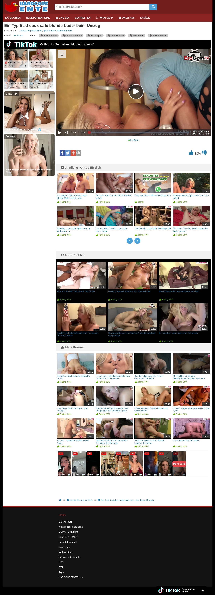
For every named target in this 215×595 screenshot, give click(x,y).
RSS (61, 562)
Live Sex (63, 17)
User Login (64, 547)
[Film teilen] (73, 153)
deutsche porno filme (31, 30)
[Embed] (78, 153)
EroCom (18, 35)
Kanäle (145, 17)
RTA (61, 567)
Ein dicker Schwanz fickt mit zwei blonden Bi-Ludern (149, 441)
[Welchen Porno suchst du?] (153, 7)
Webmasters (65, 552)
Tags (61, 572)
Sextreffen (82, 17)
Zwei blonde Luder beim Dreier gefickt (152, 228)
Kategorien (13, 17)
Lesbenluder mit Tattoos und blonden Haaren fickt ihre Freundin (113, 377)
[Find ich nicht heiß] (204, 153)
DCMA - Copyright (68, 531)
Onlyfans (128, 17)
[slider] (139, 132)
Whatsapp (106, 17)
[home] (60, 500)
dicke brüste (50, 35)
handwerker (117, 35)
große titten (50, 30)
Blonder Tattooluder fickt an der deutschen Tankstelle (148, 377)
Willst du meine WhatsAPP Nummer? (152, 195)
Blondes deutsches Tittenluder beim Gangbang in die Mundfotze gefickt (112, 409)
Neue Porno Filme (38, 17)
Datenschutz (65, 521)
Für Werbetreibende (69, 557)
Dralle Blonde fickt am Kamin (186, 440)
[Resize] (200, 132)
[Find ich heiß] (191, 153)
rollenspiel (96, 35)
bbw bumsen (159, 35)
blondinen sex (64, 30)
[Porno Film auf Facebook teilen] (62, 153)
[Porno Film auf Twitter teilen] (67, 153)
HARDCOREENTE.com (71, 577)
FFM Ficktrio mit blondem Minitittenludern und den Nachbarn (189, 377)
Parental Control (67, 542)
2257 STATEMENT (69, 537)
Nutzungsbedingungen (71, 526)
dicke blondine (74, 35)
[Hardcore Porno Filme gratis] (28, 12)
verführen (138, 35)
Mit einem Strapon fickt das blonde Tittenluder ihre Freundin (111, 441)
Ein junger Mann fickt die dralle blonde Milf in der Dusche (72, 196)
